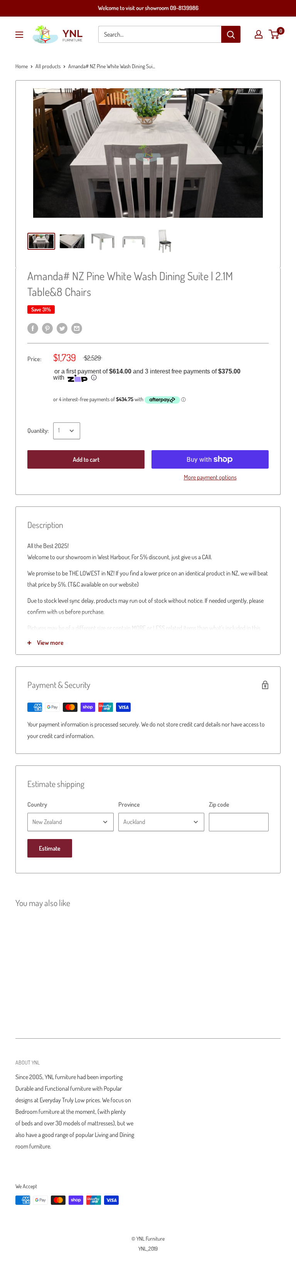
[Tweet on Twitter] (62, 328)
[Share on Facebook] (32, 328)
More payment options (210, 477)
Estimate (50, 848)
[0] (274, 34)
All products (48, 66)
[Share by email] (76, 328)
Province (129, 804)
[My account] (258, 34)
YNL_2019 (148, 1248)
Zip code (219, 804)
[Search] (230, 34)
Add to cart (86, 459)
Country (37, 804)
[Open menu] (19, 35)
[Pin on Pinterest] (47, 328)
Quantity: (38, 430)
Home (21, 66)
